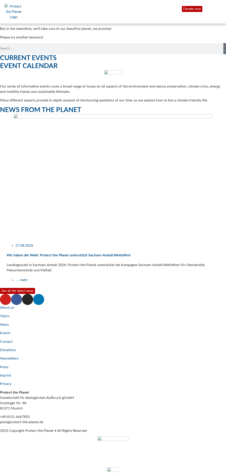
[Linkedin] (38, 299)
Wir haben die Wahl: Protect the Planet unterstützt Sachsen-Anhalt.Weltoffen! (69, 255)
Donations (8, 350)
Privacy (5, 384)
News (4, 324)
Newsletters (9, 358)
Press (4, 367)
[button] (2, 200)
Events (5, 333)
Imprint (5, 375)
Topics (5, 316)
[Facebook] (16, 299)
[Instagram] (27, 299)
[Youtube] (5, 299)
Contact (6, 341)
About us (7, 307)
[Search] (224, 48)
